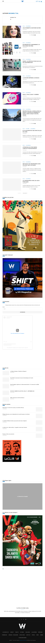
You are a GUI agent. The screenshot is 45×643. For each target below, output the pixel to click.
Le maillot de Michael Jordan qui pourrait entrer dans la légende (15, 420)
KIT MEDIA (22, 632)
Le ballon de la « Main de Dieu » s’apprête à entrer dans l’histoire (15, 427)
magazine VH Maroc (23, 640)
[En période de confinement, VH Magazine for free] (12, 48)
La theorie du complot (22, 496)
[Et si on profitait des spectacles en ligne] (12, 134)
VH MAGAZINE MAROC (22, 637)
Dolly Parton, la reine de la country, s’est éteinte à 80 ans (13, 407)
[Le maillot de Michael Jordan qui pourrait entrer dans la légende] (39, 422)
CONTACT (12, 632)
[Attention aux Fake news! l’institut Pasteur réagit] (12, 151)
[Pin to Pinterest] (33, 69)
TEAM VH (16, 632)
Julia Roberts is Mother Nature (32, 27)
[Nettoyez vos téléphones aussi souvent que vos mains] (12, 168)
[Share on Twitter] (32, 52)
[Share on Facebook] (31, 69)
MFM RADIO (40, 632)
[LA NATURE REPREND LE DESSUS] (12, 82)
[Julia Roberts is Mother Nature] (12, 32)
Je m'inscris (22, 312)
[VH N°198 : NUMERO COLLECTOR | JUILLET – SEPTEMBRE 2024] (6, 393)
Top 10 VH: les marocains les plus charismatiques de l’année (21, 377)
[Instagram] (39, 1)
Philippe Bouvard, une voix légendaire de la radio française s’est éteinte (16, 414)
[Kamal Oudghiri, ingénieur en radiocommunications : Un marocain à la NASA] (6, 386)
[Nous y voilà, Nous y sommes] (12, 98)
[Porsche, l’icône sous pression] (39, 436)
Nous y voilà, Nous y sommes (31, 94)
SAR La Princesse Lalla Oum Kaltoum (17, 397)
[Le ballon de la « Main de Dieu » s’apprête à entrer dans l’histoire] (39, 429)
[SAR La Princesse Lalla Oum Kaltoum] (6, 399)
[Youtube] (41, 1)
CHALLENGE (27, 632)
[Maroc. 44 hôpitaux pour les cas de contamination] (12, 65)
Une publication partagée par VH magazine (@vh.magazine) (17, 347)
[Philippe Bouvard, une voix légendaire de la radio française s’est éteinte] (39, 416)
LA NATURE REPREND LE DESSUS (31, 77)
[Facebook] (36, 1)
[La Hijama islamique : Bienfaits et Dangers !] (6, 373)
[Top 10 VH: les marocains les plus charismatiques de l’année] (6, 379)
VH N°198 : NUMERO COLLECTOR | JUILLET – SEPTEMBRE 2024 (22, 391)
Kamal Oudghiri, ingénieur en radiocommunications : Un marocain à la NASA (24, 384)
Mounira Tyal (13, 17)
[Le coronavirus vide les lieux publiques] (12, 184)
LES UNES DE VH (6, 632)
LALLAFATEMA (34, 632)
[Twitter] (38, 1)
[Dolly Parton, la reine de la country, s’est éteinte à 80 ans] (39, 409)
